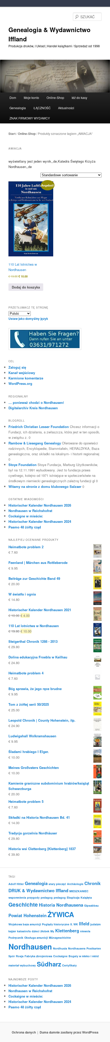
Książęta (86, 897)
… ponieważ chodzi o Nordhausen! (36, 402)
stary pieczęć (57, 884)
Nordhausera (76, 948)
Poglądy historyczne (55, 924)
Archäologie (75, 884)
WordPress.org (20, 383)
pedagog (47, 897)
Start (12, 133)
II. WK (74, 924)
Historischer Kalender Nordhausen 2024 (39, 521)
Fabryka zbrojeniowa (38, 956)
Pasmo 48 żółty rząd (24, 527)
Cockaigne (60, 956)
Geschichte (23, 904)
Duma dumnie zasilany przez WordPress (69, 1032)
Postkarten (93, 948)
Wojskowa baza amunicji (24, 924)
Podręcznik (15, 937)
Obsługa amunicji (36, 937)
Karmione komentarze (25, 378)
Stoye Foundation (22, 464)
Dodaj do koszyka (26, 287)
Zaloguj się (17, 367)
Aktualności (66, 108)
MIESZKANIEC (79, 891)
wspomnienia (17, 897)
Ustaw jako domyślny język (28, 318)
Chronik (92, 883)
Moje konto (31, 97)
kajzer (12, 931)
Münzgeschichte (60, 937)
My (52, 931)
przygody (33, 897)
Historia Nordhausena (61, 905)
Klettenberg (67, 930)
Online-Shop (27, 133)
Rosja (20, 956)
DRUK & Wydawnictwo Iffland (38, 890)
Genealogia (36, 883)
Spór (11, 956)
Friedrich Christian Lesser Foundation (38, 426)
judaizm (95, 924)
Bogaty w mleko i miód (84, 956)
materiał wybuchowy (22, 965)
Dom (12, 97)
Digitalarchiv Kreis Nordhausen (33, 407)
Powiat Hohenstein (27, 915)
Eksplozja (73, 897)
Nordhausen (30, 946)
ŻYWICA (61, 914)
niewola (85, 931)
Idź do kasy (79, 97)
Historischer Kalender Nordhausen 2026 (39, 505)
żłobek (44, 931)
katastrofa (24, 931)
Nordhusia (60, 948)
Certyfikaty (69, 965)
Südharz (49, 964)
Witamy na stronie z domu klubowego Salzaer (44, 486)
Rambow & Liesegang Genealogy (34, 443)
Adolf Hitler (16, 884)
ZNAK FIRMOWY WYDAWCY (29, 118)
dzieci (35, 931)
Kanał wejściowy (21, 372)
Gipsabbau (91, 905)
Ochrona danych (24, 1032)
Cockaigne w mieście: (25, 516)
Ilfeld (84, 923)
